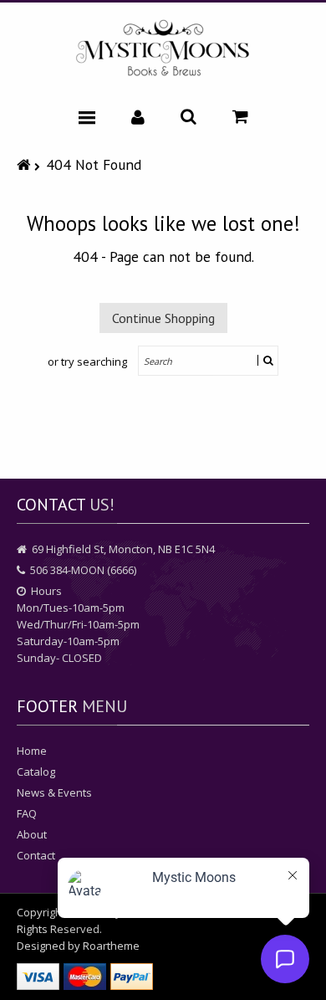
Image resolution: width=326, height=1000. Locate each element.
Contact (36, 855)
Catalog (36, 771)
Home (32, 750)
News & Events (54, 792)
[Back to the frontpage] (25, 164)
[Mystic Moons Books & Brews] (163, 49)
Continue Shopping (163, 318)
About (32, 834)
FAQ (27, 813)
